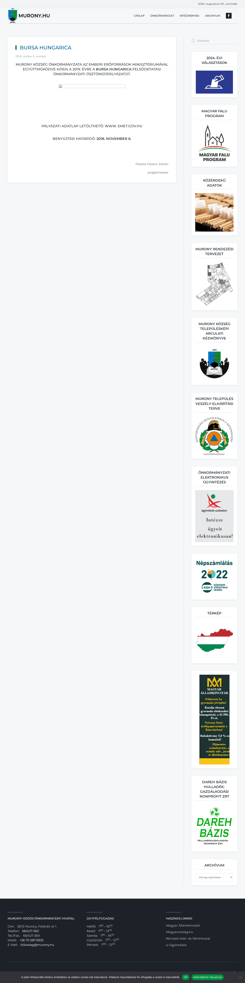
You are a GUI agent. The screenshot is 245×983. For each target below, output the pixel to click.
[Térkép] (214, 640)
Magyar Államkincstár (183, 925)
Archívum (212, 15)
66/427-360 (30, 931)
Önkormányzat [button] (162, 15)
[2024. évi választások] (214, 82)
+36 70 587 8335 (31, 940)
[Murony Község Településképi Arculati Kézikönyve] (214, 363)
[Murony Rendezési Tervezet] (214, 284)
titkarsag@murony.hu (37, 945)
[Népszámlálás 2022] (214, 576)
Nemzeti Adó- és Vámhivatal (188, 938)
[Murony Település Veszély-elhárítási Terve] (214, 435)
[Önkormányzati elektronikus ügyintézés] (214, 516)
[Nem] (240, 977)
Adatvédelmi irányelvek (207, 977)
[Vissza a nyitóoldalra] (29, 15)
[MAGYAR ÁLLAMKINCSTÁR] (214, 719)
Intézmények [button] (189, 15)
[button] (214, 143)
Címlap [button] (139, 15)
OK (186, 977)
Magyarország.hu (179, 932)
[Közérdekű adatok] (214, 212)
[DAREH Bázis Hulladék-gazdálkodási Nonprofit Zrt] (214, 826)
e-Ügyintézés (176, 945)
